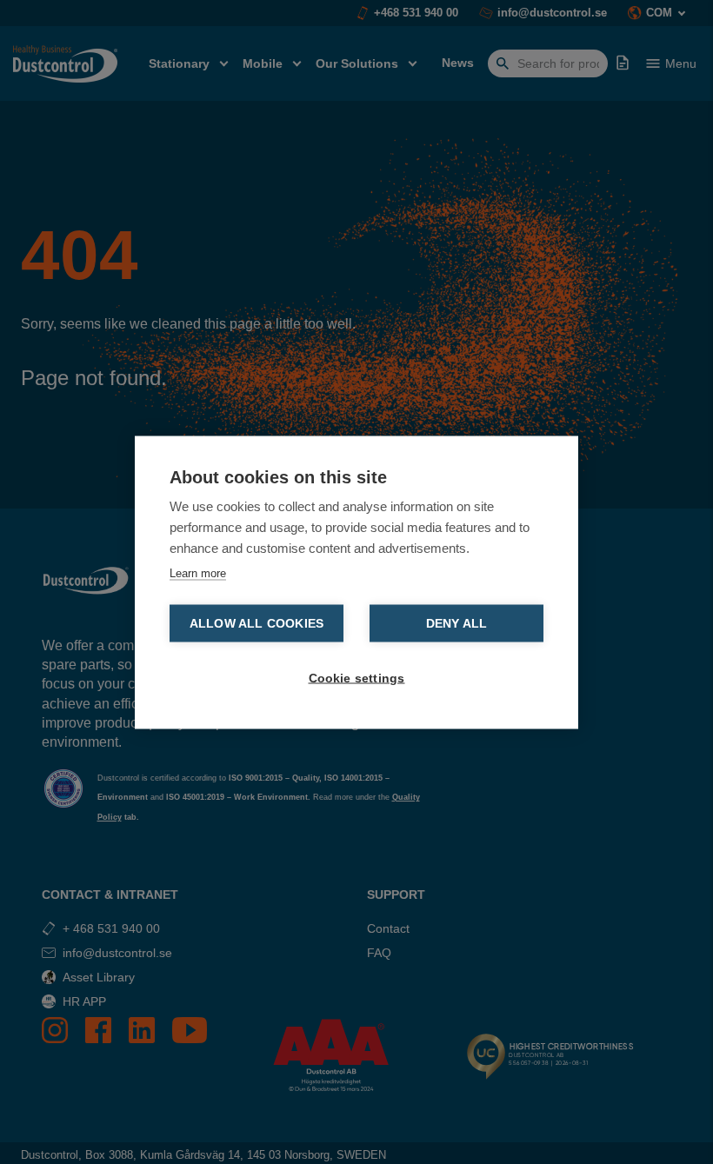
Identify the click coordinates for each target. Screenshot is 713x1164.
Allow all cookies (256, 622)
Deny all (457, 622)
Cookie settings (357, 677)
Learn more (198, 572)
